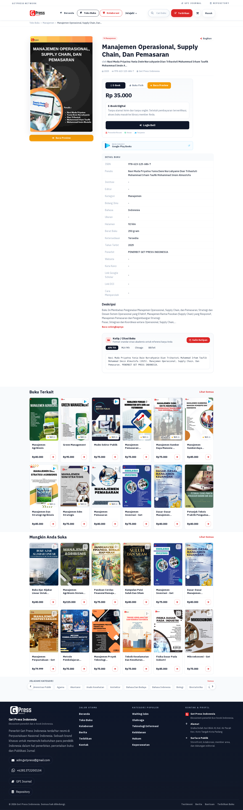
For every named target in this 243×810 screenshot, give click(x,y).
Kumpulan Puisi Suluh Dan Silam (134, 591)
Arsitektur (115, 687)
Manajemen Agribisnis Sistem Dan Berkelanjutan (73, 593)
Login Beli (149, 125)
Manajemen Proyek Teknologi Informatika (105, 660)
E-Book (116, 85)
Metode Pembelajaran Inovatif (71, 660)
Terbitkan (183, 13)
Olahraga (138, 720)
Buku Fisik (137, 85)
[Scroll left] (30, 686)
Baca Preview (63, 138)
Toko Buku (34, 22)
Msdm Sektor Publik (105, 444)
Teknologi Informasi (145, 726)
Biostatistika (196, 687)
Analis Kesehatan (95, 687)
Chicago (139, 347)
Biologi (179, 687)
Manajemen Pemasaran (100, 513)
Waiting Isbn (140, 714)
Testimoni (186, 804)
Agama (60, 687)
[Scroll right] (212, 686)
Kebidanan (139, 732)
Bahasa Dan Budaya (136, 687)
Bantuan (210, 804)
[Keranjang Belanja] (197, 13)
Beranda (84, 714)
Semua (211, 681)
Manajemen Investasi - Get (133, 513)
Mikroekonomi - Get (198, 656)
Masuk (208, 13)
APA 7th (112, 347)
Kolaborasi (86, 726)
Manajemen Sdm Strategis (72, 513)
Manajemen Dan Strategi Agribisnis (43, 513)
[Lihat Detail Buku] (53, 457)
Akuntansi (75, 687)
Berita (83, 732)
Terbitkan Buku (225, 804)
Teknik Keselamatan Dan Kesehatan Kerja (137, 660)
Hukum (136, 738)
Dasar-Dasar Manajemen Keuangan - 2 (163, 515)
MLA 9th (126, 347)
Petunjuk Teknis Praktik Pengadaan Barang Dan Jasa (198, 515)
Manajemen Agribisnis (38, 446)
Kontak (83, 744)
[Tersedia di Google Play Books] (85, 401)
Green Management (74, 444)
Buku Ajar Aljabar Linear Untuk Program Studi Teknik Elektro (42, 594)
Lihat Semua (206, 392)
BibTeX (152, 347)
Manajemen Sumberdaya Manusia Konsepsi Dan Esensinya (197, 449)
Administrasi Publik (41, 687)
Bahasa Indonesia (161, 687)
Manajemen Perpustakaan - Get (43, 658)
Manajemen (48, 22)
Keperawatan (141, 744)
